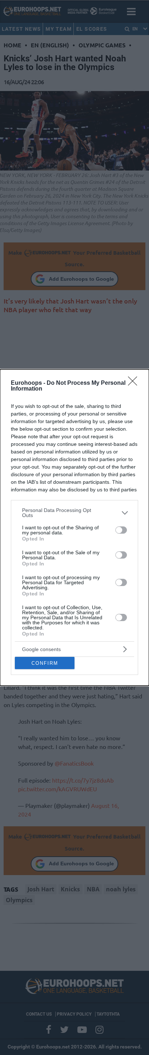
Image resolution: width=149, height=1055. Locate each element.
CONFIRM (44, 663)
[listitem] (74, 513)
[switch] (121, 530)
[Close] (135, 383)
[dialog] (74, 527)
